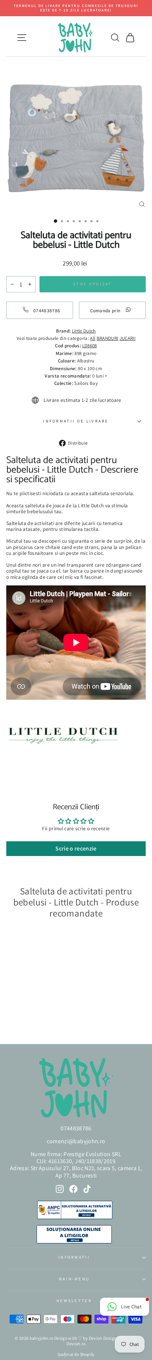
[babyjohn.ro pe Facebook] (73, 1189)
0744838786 (76, 1128)
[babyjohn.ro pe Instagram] (60, 1189)
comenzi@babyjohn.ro (76, 1141)
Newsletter (74, 1300)
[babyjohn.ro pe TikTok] (87, 1189)
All (92, 338)
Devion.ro (75, 1343)
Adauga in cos (29, 1018)
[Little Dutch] (63, 753)
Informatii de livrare (76, 421)
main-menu (74, 1278)
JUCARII (127, 338)
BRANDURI (107, 338)
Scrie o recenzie (76, 848)
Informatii (74, 1257)
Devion (96, 1338)
